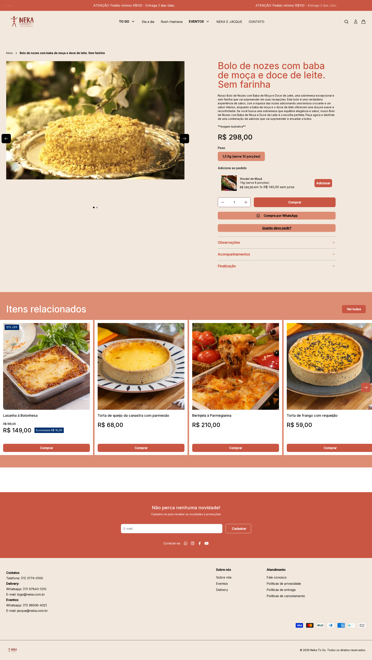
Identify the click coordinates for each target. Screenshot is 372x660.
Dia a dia (148, 22)
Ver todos (354, 309)
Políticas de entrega (281, 590)
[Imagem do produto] (46, 366)
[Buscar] (346, 21)
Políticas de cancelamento (286, 596)
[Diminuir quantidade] (222, 202)
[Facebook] (199, 543)
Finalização (227, 266)
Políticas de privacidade (284, 583)
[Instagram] (192, 543)
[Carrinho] (363, 21)
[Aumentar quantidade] (246, 202)
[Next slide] (184, 138)
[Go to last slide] (6, 138)
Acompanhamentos (234, 254)
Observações (229, 242)
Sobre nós (224, 577)
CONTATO (256, 22)
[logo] (23, 21)
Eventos (222, 583)
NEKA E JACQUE (229, 22)
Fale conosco (277, 577)
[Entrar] (355, 21)
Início (9, 53)
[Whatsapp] (185, 543)
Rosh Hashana (172, 22)
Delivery (222, 590)
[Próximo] (365, 387)
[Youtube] (206, 543)
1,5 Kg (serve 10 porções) (241, 156)
